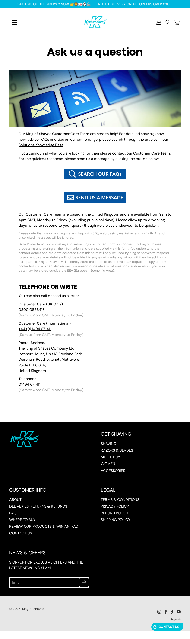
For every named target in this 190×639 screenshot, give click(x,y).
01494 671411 (29, 384)
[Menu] (14, 22)
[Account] (159, 22)
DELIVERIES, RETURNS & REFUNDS (38, 506)
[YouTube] (179, 612)
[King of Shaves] (95, 22)
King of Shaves (33, 609)
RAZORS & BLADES (117, 450)
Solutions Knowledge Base (41, 145)
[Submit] (84, 582)
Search (175, 619)
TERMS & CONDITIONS (120, 499)
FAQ (12, 513)
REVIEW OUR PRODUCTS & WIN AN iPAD (43, 526)
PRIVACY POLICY (115, 506)
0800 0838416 (32, 309)
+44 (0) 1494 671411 (35, 328)
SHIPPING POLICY (115, 519)
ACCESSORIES (113, 470)
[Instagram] (159, 612)
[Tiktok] (172, 612)
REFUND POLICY (114, 513)
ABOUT (15, 499)
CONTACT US (20, 533)
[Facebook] (166, 612)
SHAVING (108, 443)
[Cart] (177, 22)
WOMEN (108, 463)
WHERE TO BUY (22, 519)
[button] (168, 22)
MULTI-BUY (110, 457)
